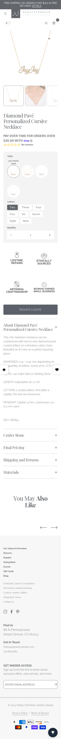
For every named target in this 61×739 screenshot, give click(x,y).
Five (14, 215)
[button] (5, 13)
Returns (7, 553)
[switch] (8, 23)
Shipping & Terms (12, 597)
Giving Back (9, 562)
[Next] (54, 527)
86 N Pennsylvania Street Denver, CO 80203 (20, 632)
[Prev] (43, 527)
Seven (37, 215)
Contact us (8, 602)
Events (7, 566)
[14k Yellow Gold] (13, 171)
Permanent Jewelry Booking (17, 588)
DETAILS (36, 6)
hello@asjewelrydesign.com (18, 647)
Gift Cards (8, 571)
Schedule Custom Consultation (19, 583)
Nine (27, 222)
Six (25, 215)
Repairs (7, 557)
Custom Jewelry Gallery (15, 592)
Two (14, 208)
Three (27, 208)
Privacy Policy (20, 713)
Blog (5, 576)
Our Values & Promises (15, 548)
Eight (14, 222)
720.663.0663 (10, 651)
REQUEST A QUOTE (30, 309)
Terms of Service (40, 713)
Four (40, 208)
